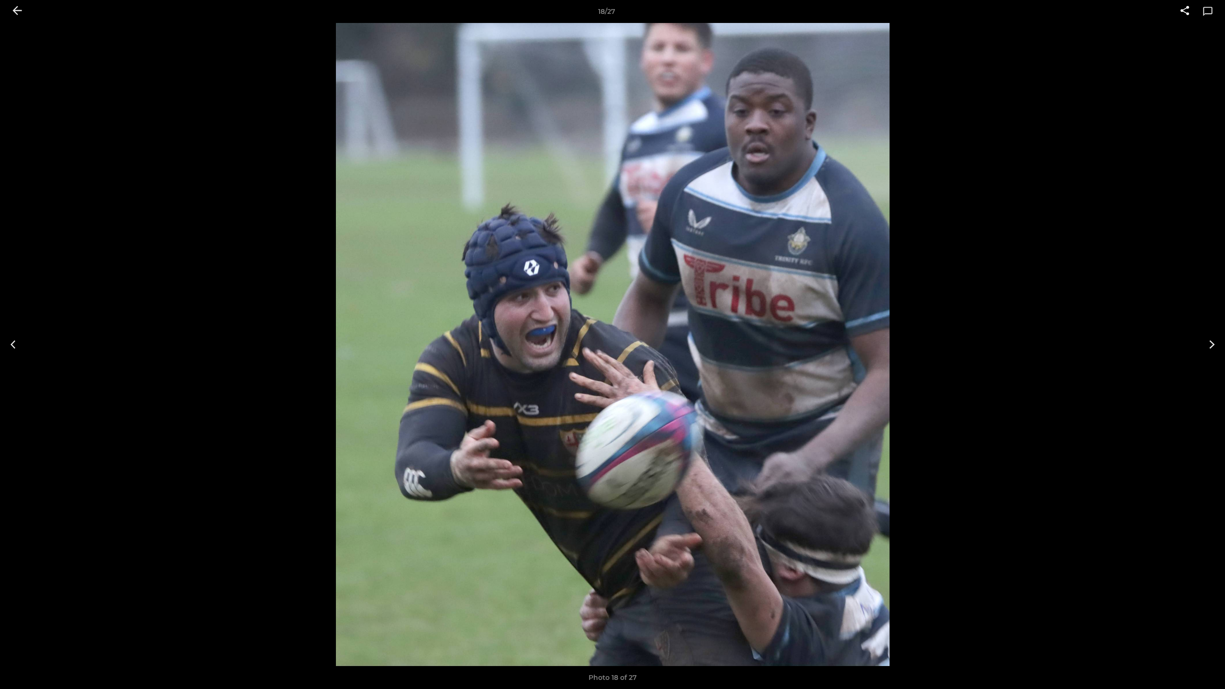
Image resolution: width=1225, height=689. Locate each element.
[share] (1185, 11)
